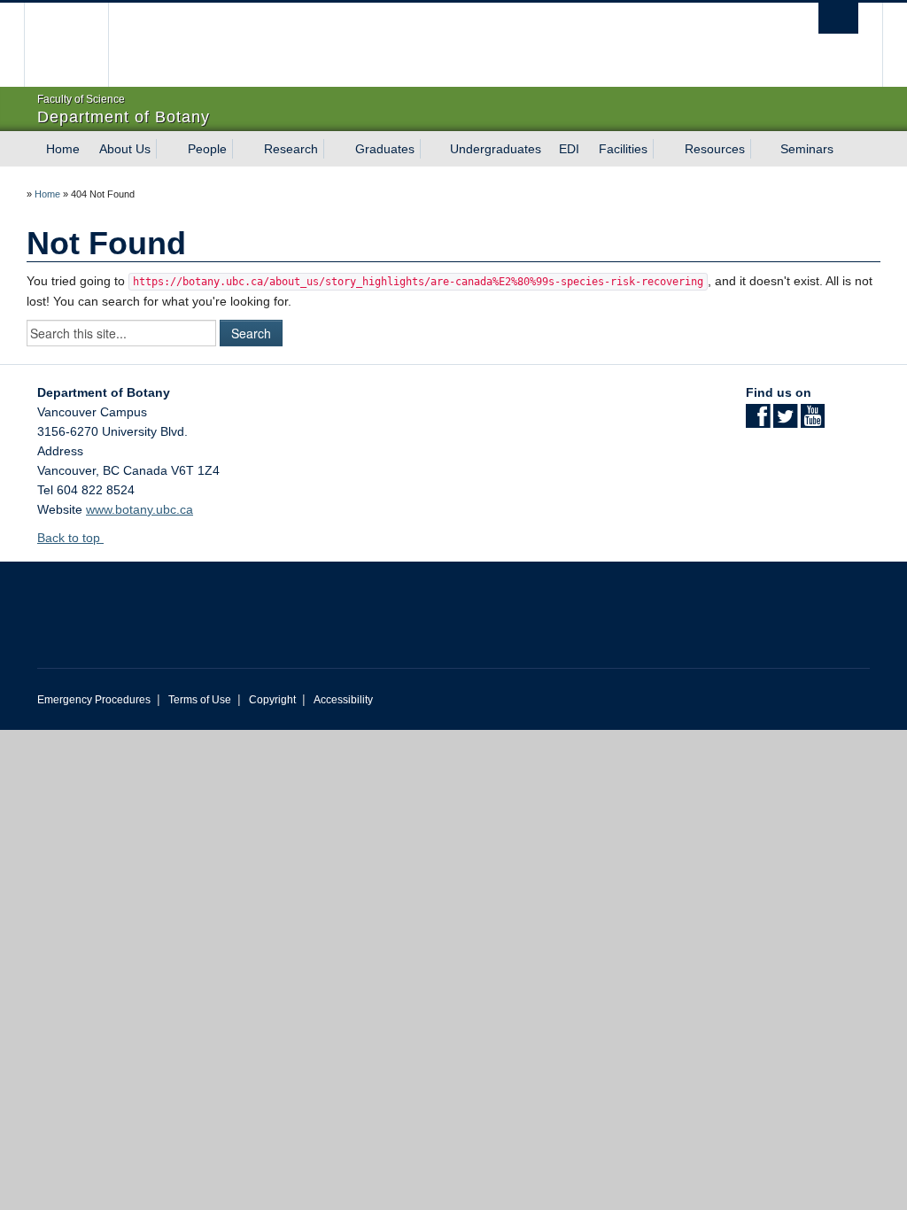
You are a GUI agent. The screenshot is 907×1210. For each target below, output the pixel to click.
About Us (125, 149)
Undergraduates (495, 149)
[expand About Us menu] (166, 149)
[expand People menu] (242, 149)
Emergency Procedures (94, 700)
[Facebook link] (758, 422)
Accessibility (343, 700)
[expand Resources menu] (760, 149)
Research (291, 149)
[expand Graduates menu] (430, 149)
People (207, 149)
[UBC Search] (838, 18)
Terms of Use (199, 700)
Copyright (272, 700)
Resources (715, 149)
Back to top (70, 538)
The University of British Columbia (79, 45)
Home (63, 149)
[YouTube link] (813, 422)
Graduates (385, 149)
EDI (569, 149)
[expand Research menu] (334, 149)
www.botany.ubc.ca (139, 509)
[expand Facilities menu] (663, 149)
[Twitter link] (785, 422)
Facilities (623, 149)
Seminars (806, 149)
